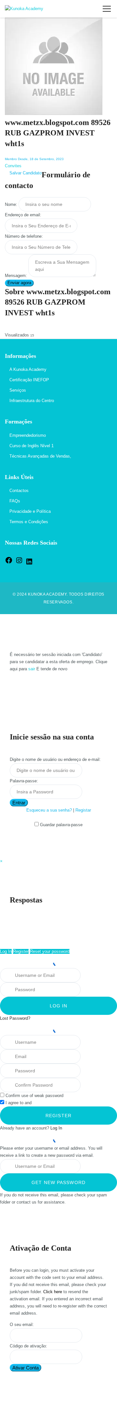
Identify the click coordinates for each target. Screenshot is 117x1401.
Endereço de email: (23, 214)
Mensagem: (16, 275)
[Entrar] (89, 9)
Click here (52, 1291)
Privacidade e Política (30, 511)
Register (21, 951)
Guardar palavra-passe (61, 824)
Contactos (19, 490)
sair (31, 668)
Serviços (17, 390)
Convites (13, 165)
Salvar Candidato (25, 172)
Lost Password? (15, 1018)
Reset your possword (50, 951)
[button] (1, 861)
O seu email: (22, 1324)
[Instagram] (19, 562)
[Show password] (88, 990)
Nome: (11, 204)
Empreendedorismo (27, 435)
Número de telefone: (24, 236)
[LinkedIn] (29, 564)
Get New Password (58, 1182)
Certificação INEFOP (29, 379)
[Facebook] (9, 562)
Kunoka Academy (47, 594)
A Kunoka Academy (27, 369)
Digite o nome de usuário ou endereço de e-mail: (55, 759)
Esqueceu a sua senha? (49, 810)
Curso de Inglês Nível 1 (31, 445)
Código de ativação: (28, 1346)
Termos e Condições (28, 521)
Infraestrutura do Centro (31, 400)
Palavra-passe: (24, 780)
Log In (6, 951)
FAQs (14, 501)
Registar (83, 810)
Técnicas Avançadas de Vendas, (40, 456)
